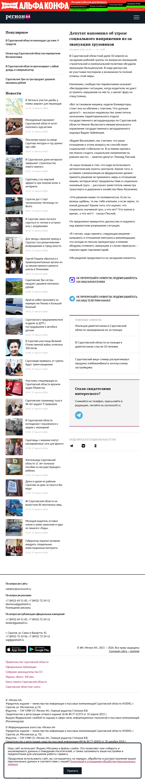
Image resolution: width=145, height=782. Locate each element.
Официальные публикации (21, 667)
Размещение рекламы (18, 607)
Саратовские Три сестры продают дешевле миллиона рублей (30, 80)
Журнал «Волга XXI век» (20, 676)
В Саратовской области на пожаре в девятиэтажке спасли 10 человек (98, 344)
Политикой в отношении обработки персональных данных (71, 762)
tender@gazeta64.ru (16, 623)
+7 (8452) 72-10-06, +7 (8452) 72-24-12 (28, 636)
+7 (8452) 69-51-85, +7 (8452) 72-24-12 (28, 600)
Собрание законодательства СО (24, 672)
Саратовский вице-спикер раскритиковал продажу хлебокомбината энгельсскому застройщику (102, 363)
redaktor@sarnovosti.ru (18, 589)
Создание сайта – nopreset (124, 651)
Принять (72, 771)
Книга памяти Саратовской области (26, 681)
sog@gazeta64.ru (15, 640)
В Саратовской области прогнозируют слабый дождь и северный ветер (32, 67)
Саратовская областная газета (23, 686)
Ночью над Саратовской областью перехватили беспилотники (33, 55)
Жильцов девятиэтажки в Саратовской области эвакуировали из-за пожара (100, 328)
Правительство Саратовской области (27, 662)
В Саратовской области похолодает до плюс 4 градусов (32, 42)
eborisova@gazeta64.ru (18, 604)
